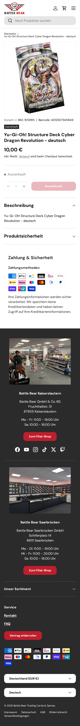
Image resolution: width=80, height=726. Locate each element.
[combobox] (40, 20)
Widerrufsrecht (58, 712)
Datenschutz (28, 712)
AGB (42, 712)
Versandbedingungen (16, 716)
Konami (9, 120)
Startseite (10, 33)
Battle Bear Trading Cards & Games (34, 705)
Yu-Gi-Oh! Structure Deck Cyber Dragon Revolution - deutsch (40, 36)
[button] (64, 8)
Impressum (10, 712)
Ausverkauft (53, 186)
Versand (24, 156)
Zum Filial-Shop (40, 436)
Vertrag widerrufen (23, 635)
